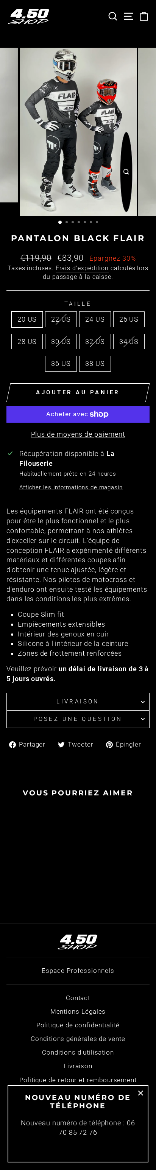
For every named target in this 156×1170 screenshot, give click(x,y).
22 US (61, 319)
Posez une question (78, 719)
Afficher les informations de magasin (71, 487)
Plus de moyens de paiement (78, 434)
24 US (95, 319)
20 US (27, 319)
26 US (129, 319)
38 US (95, 363)
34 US (129, 341)
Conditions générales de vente (78, 1038)
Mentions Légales (78, 1011)
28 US (27, 341)
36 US (61, 363)
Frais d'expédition (82, 268)
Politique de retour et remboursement (78, 1080)
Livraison (78, 701)
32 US (95, 341)
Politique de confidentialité (78, 1025)
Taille (78, 303)
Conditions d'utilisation (78, 1052)
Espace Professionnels (78, 970)
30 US (61, 341)
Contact (78, 998)
